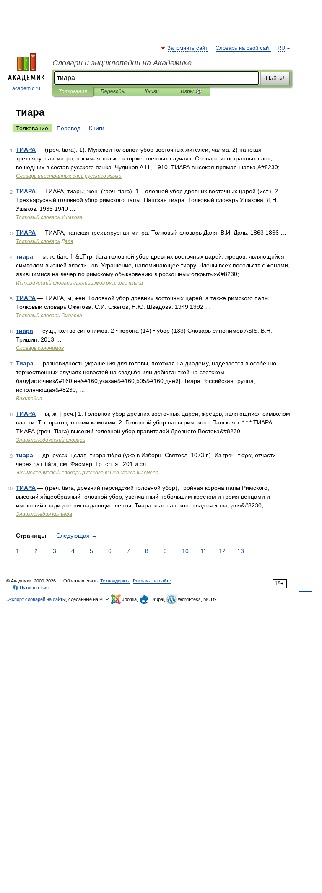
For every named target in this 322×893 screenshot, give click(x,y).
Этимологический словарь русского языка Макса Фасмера (87, 473)
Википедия (29, 398)
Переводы (113, 91)
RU (281, 48)
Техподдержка (115, 580)
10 (185, 551)
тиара (24, 256)
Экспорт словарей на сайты (36, 599)
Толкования (73, 91)
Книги (152, 91)
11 (203, 551)
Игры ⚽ (191, 91)
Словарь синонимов (40, 348)
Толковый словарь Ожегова (49, 315)
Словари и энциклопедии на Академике (122, 63)
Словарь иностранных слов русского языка (69, 176)
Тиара (25, 363)
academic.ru (26, 88)
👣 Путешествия (31, 587)
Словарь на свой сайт (243, 48)
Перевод (68, 128)
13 (240, 551)
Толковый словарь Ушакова (49, 217)
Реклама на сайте (152, 580)
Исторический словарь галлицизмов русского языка (79, 283)
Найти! (275, 78)
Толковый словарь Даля (44, 241)
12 (222, 551)
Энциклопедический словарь (50, 440)
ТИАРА (26, 149)
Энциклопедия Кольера (44, 514)
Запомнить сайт (188, 48)
